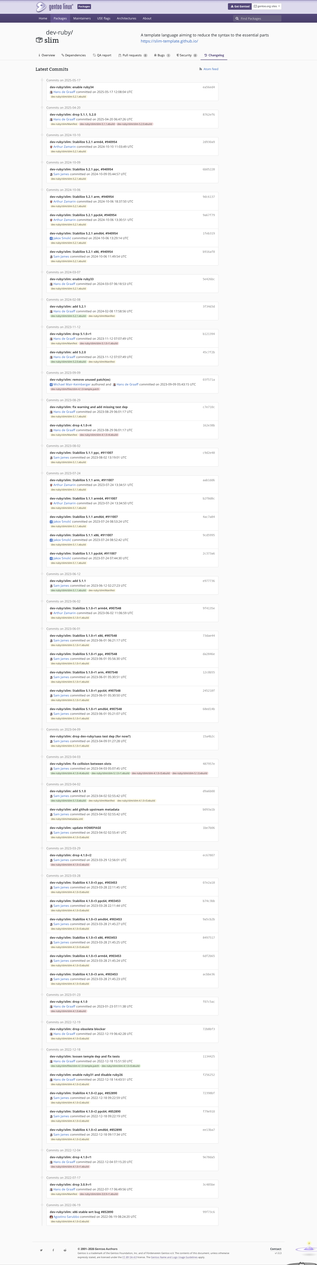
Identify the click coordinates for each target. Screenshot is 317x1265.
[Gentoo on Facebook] (53, 1250)
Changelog (216, 55)
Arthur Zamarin (64, 147)
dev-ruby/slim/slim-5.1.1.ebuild (97, 124)
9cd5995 (209, 535)
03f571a (209, 379)
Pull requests (134, 55)
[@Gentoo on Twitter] (41, 1250)
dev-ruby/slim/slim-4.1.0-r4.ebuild (99, 434)
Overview (48, 55)
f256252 (209, 1074)
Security (187, 55)
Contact (275, 1249)
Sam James (61, 174)
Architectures (126, 18)
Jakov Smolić (62, 238)
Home (43, 18)
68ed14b (209, 709)
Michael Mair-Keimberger (72, 384)
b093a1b (209, 809)
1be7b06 (209, 828)
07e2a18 (209, 882)
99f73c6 (209, 1212)
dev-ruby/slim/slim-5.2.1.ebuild (68, 96)
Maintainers (82, 18)
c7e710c (209, 407)
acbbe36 (209, 974)
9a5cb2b (209, 919)
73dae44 (209, 635)
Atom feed (210, 69)
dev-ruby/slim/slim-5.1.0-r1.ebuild (99, 343)
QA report (103, 55)
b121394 (209, 334)
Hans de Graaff (64, 92)
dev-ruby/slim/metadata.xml (67, 818)
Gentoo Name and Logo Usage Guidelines (174, 1257)
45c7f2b (209, 352)
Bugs (163, 55)
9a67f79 (209, 215)
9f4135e (209, 608)
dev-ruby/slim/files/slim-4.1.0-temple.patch (75, 389)
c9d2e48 (209, 452)
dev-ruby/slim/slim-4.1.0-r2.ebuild (70, 864)
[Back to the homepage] (54, 7)
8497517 (209, 937)
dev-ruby (58, 32)
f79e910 (209, 1111)
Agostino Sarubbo (66, 1217)
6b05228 (209, 169)
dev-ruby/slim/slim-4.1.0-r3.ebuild (151, 773)
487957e (209, 763)
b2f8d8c (209, 498)
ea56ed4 (209, 87)
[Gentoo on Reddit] (65, 1250)
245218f (209, 690)
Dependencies (75, 55)
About (147, 18)
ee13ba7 (209, 1129)
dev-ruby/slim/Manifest (64, 124)
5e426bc (209, 279)
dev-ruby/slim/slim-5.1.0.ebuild (190, 773)
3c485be (209, 1184)
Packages (60, 18)
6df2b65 (209, 956)
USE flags (103, 18)
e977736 (209, 581)
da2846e (209, 654)
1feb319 (209, 233)
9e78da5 (209, 1157)
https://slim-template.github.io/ (169, 41)
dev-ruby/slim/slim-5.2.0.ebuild (134, 124)
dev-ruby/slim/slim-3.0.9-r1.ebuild (99, 1194)
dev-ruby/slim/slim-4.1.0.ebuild (68, 1011)
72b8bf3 (209, 1029)
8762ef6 (209, 114)
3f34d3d (209, 306)
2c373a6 (209, 553)
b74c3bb (209, 901)
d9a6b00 (209, 791)
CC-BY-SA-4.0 (129, 1257)
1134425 (209, 1056)
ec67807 (209, 855)
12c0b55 (209, 672)
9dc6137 (209, 196)
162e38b (209, 425)
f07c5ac (209, 1001)
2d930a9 (209, 142)
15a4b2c (209, 736)
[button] (240, 6)
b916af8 (209, 251)
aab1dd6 (209, 480)
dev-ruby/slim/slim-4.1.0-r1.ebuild (70, 1166)
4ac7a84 (209, 517)
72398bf (209, 1093)
